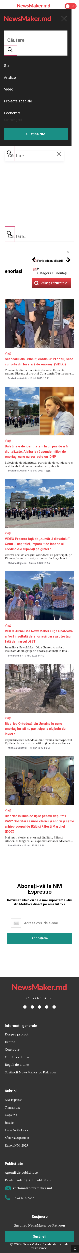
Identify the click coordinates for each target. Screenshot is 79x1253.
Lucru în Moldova (16, 1130)
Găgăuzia (11, 1115)
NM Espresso (13, 1099)
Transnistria (12, 1107)
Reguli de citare (17, 1065)
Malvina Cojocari (17, 563)
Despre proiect (17, 1034)
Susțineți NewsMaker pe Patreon (30, 1072)
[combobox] (39, 236)
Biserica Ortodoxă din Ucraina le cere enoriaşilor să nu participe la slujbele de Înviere (35, 729)
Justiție (9, 1122)
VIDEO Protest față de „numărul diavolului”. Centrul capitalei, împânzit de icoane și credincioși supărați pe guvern (37, 544)
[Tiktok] (46, 1007)
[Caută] (10, 234)
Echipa (10, 1042)
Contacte (12, 1049)
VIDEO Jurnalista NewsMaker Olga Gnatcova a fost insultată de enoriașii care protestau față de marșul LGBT (39, 636)
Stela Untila (14, 655)
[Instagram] (39, 1007)
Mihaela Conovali (17, 748)
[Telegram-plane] (54, 1007)
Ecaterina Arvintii (17, 378)
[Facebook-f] (25, 1007)
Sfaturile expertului (17, 1137)
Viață (8, 353)
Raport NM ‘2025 (16, 1145)
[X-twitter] (32, 1007)
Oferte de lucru (17, 1057)
